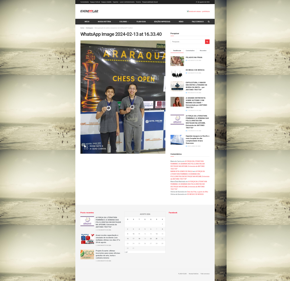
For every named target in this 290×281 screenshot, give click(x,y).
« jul (126, 252)
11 (139, 234)
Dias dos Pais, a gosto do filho (197, 192)
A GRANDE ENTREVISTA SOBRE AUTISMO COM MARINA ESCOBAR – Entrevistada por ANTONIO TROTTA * (196, 103)
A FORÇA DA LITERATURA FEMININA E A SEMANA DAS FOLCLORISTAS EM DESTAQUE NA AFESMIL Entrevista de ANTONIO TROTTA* (108, 222)
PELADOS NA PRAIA (194, 57)
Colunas (123, 22)
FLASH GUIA (141, 22)
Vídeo (181, 22)
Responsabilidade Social (150, 2)
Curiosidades (84, 2)
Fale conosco (198, 22)
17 (133, 238)
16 (127, 238)
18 (139, 238)
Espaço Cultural (95, 2)
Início (87, 22)
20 (151, 238)
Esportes (115, 2)
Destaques (89, 28)
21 (156, 238)
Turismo (138, 2)
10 (133, 234)
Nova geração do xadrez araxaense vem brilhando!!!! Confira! (114, 28)
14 (156, 234)
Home (82, 28)
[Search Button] (207, 41)
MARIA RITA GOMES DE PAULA (181, 171)
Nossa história (104, 22)
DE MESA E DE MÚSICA (195, 70)
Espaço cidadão (106, 2)
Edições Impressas (162, 22)
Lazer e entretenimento (127, 2)
